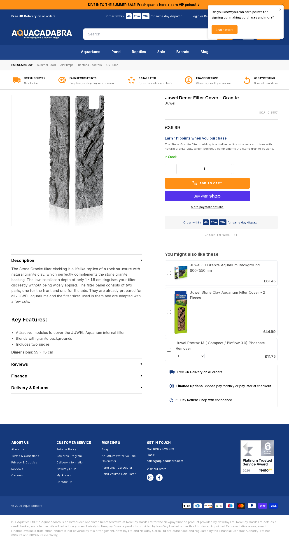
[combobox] (158, 34)
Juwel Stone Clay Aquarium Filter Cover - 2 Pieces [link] (227, 295)
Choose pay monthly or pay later (213, 83)
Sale (161, 51)
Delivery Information (70, 462)
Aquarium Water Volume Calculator (119, 458)
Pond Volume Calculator (119, 474)
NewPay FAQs (66, 469)
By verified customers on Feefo (155, 83)
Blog (204, 51)
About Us (17, 449)
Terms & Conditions (25, 456)
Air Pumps (67, 65)
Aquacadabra (32, 505)
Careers (17, 475)
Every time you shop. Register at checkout (92, 83)
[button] (76, 260)
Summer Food (46, 65)
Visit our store (156, 469)
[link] (181, 273)
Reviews (17, 469)
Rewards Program (69, 456)
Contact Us (64, 482)
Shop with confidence (266, 83)
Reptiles (139, 51)
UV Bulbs (112, 65)
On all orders (31, 83)
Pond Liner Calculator (117, 467)
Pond (116, 51)
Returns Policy (66, 449)
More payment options (207, 207)
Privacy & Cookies (24, 462)
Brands (182, 51)
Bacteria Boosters (90, 65)
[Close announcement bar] (282, 4)
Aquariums (90, 51)
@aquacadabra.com (168, 461)
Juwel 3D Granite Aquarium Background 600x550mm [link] (225, 268)
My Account (64, 475)
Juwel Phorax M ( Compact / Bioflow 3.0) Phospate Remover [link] (220, 346)
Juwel (170, 103)
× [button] (280, 9)
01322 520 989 (163, 449)
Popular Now (22, 65)
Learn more (224, 29)
